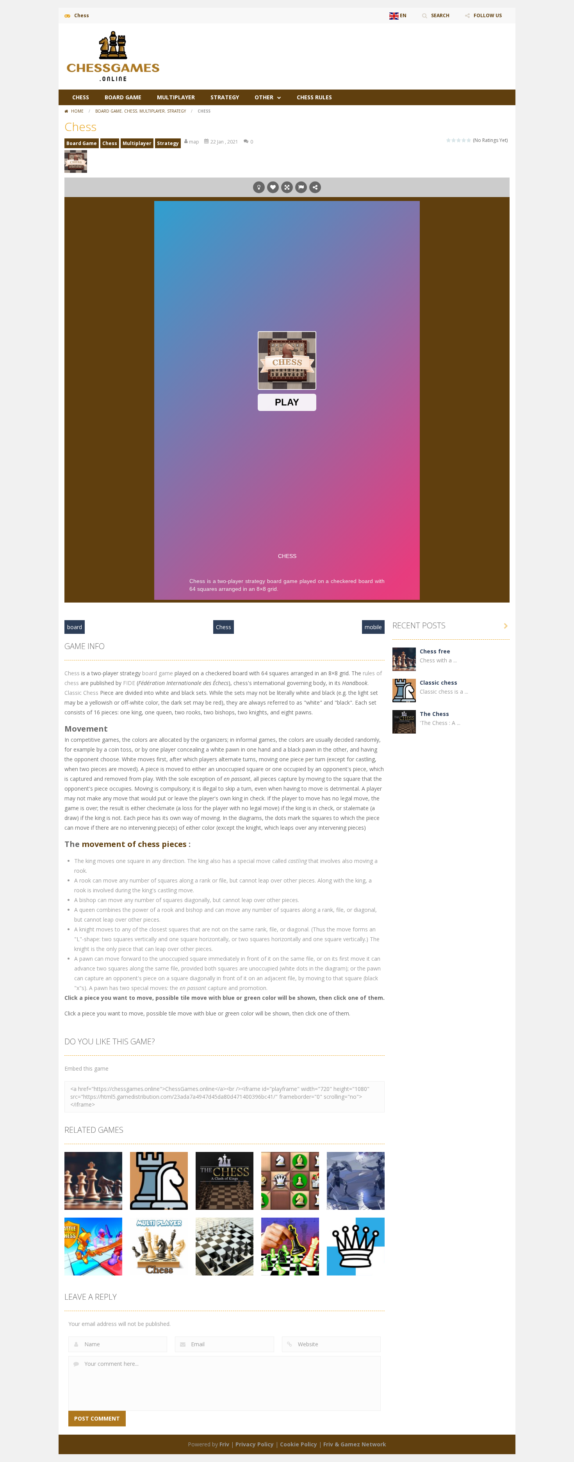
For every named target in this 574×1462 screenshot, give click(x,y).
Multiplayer (176, 97)
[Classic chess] (404, 690)
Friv (224, 1444)
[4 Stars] (464, 140)
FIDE (129, 683)
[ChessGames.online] (113, 55)
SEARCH (440, 15)
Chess (80, 97)
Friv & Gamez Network (354, 1444)
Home (77, 111)
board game (157, 673)
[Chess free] (404, 658)
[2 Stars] (453, 140)
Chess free (435, 651)
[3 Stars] (459, 140)
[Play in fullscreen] (287, 187)
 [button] (301, 187)
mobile (373, 627)
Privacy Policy (254, 1444)
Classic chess (438, 682)
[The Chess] (404, 721)
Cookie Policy (298, 1444)
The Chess (434, 714)
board (74, 627)
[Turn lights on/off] (259, 187)
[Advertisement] (367, 47)
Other (264, 97)
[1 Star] (448, 140)
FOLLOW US (488, 15)
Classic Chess (81, 692)
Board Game (123, 97)
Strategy (224, 97)
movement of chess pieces (134, 844)
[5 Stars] (469, 140)
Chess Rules (314, 97)
